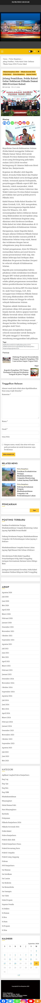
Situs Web (6, 437)
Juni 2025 (5, 653)
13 (20, 959)
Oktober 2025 (7, 636)
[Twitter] (8, 123)
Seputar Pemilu (31, 74)
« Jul (19, 975)
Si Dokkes (5, 909)
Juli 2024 (5, 700)
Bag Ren (5, 788)
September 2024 (8, 692)
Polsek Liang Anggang (10, 857)
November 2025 (8, 631)
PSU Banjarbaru (8, 865)
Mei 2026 (5, 605)
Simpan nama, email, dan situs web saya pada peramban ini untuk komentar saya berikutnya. (19, 447)
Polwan (5, 861)
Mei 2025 (5, 657)
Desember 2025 (8, 627)
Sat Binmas (6, 870)
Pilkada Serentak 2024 (28, 72)
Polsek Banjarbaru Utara (11, 844)
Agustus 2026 (7, 592)
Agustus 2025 (7, 644)
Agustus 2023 (7, 748)
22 (31, 963)
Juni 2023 (5, 756)
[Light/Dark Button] (31, 51)
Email (5, 429)
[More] (28, 123)
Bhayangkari (7, 801)
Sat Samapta (6, 891)
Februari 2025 (7, 670)
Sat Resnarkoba (8, 887)
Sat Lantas (6, 878)
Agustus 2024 (7, 696)
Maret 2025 (6, 666)
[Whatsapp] (12, 123)
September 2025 (8, 640)
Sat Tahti (5, 896)
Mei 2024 (5, 709)
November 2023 (8, 735)
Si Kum (4, 922)
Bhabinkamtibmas (9, 797)
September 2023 (8, 743)
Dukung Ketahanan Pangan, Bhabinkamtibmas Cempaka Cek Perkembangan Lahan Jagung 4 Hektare (26, 492)
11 (10, 959)
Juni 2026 (5, 601)
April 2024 (6, 713)
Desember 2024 (8, 679)
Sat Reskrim (6, 883)
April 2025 (6, 661)
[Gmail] (16, 123)
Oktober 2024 (7, 687)
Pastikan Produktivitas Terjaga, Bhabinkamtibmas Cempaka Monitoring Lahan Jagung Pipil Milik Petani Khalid (27, 477)
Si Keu (4, 917)
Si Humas (5, 913)
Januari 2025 (7, 674)
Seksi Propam (7, 900)
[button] (2, 51)
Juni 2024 (5, 704)
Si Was (4, 930)
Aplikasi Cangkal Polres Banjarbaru (15, 775)
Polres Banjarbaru (18, 74)
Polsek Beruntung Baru (11, 848)
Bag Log (5, 779)
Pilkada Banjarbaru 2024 (11, 72)
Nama (5, 421)
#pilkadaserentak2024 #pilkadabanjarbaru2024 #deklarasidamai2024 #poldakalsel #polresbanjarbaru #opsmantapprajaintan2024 (18, 346)
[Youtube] (20, 123)
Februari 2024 (7, 722)
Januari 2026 (7, 623)
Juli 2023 (5, 752)
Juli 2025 (5, 648)
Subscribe (38, 51)
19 (15, 963)
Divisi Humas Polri (9, 805)
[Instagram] (24, 123)
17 (5, 963)
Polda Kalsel (7, 74)
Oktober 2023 (7, 739)
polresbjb (7, 87)
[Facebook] (4, 123)
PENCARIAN (9, 504)
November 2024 (8, 683)
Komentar (6, 394)
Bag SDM (5, 792)
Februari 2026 (7, 618)
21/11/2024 (16, 87)
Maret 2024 (6, 717)
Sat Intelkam (7, 874)
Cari (34, 510)
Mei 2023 (5, 761)
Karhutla (5, 814)
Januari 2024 (7, 726)
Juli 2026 (5, 597)
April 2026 (6, 610)
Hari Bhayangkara (9, 809)
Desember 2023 (8, 730)
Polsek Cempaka (8, 853)
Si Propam (6, 926)
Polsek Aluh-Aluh (8, 840)
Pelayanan (6, 818)
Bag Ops (5, 784)
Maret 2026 (6, 614)
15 (31, 959)
